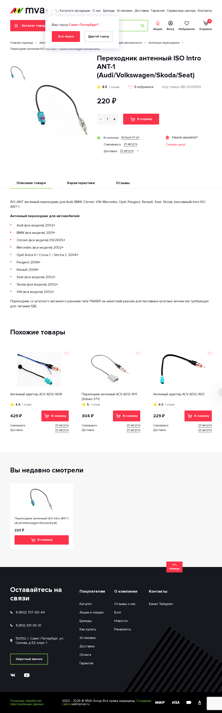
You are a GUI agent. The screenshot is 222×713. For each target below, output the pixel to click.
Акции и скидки (91, 612)
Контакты (205, 11)
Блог (118, 612)
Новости (120, 621)
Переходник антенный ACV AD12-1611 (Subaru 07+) (109, 396)
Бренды (109, 11)
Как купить (88, 629)
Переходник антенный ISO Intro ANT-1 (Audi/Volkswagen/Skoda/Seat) (42, 521)
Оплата (85, 655)
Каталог (86, 604)
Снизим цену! (175, 144)
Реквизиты (122, 629)
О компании (125, 591)
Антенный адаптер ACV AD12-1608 (36, 394)
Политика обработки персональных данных (27, 702)
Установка (124, 11)
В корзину (144, 119)
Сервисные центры (181, 11)
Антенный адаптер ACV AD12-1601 (178, 394)
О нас (96, 11)
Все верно (66, 36)
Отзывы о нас (125, 604)
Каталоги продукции (75, 11)
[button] (18, 57)
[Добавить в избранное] (67, 354)
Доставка (141, 11)
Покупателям (92, 591)
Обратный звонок (29, 659)
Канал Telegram (161, 604)
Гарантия (158, 11)
